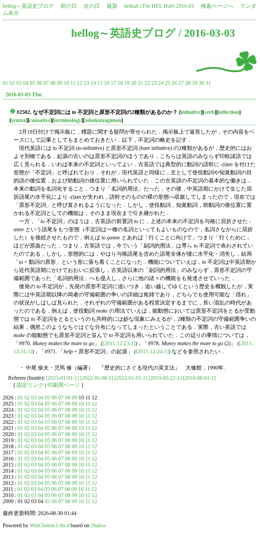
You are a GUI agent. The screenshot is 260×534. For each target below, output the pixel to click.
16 (106, 83)
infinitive (191, 112)
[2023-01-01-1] (62, 378)
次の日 (92, 6)
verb (209, 112)
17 (113, 83)
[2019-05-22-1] (165, 378)
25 (167, 83)
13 (86, 83)
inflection (228, 112)
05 (32, 83)
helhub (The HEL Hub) (149, 6)
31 (208, 83)
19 (127, 83)
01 (5, 83)
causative (39, 120)
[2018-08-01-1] (199, 378)
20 (133, 83)
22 (147, 83)
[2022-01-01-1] (130, 378)
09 (59, 83)
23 (154, 83)
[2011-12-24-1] (152, 351)
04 (25, 83)
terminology (67, 120)
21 (140, 83)
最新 (112, 6)
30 (201, 83)
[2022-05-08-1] (96, 378)
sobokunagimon (103, 120)
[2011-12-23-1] (119, 343)
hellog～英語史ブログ (28, 6)
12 (79, 83)
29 (194, 83)
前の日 (69, 6)
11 (72, 83)
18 (120, 83)
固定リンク (30, 385)
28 (188, 83)
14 (93, 83)
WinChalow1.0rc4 (49, 525)
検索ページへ (217, 6)
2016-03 (185, 6)
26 (174, 83)
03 (19, 83)
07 (46, 83)
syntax (18, 120)
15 (100, 83)
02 (12, 83)
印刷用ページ (63, 385)
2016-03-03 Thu (23, 94)
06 (39, 83)
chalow (98, 525)
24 (161, 83)
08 (53, 83)
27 (181, 83)
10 (66, 83)
